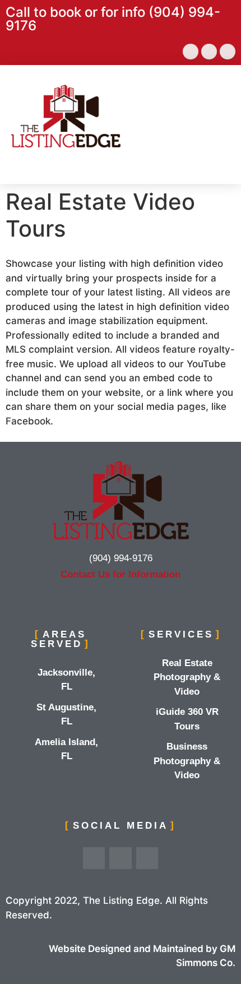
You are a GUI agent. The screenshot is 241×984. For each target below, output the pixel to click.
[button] (219, 115)
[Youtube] (209, 51)
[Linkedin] (227, 51)
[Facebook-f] (94, 858)
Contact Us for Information (120, 574)
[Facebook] (190, 51)
